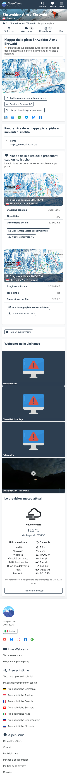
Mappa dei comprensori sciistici (20, 682)
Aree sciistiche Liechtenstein (24, 719)
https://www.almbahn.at (23, 144)
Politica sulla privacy (14, 765)
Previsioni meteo (34, 590)
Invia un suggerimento (20, 332)
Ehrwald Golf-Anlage (13, 419)
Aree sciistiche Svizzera (21, 707)
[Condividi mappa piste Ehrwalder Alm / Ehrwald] (5, 117)
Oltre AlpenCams (12, 741)
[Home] (3, 23)
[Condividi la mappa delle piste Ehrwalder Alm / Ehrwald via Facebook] (40, 117)
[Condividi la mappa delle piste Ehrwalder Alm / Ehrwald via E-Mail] (12, 117)
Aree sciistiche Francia (20, 701)
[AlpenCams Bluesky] (11, 639)
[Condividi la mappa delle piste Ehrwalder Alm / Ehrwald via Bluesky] (33, 117)
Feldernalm (8, 455)
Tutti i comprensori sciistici (18, 676)
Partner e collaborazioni (16, 759)
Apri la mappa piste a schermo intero (28, 98)
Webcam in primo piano (16, 661)
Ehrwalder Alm (10, 383)
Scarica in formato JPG (21, 104)
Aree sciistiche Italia (19, 713)
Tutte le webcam (12, 655)
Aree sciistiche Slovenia (21, 726)
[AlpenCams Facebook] (25, 639)
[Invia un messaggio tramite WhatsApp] (32, 639)
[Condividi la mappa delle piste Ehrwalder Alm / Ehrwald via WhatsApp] (19, 117)
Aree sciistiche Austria (20, 695)
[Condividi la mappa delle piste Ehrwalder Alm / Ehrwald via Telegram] (26, 117)
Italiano (12, 631)
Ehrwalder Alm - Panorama (16, 490)
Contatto (8, 747)
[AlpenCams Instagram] (18, 639)
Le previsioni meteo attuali (23, 498)
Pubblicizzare (10, 753)
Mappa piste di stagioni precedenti (26, 110)
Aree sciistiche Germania (22, 688)
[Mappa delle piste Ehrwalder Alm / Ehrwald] (33, 76)
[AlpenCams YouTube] (4, 639)
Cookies (7, 772)
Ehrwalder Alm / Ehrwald (23, 23)
